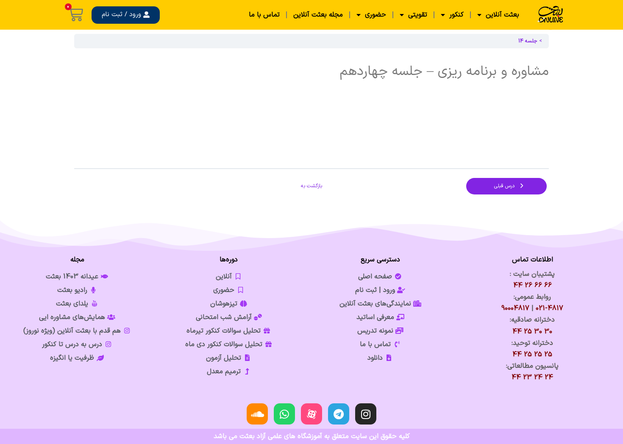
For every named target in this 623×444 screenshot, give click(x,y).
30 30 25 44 (532, 332)
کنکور (456, 15)
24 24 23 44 (532, 377)
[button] (126, 15)
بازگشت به (311, 186)
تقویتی (417, 15)
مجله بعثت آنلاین (318, 15)
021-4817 (549, 308)
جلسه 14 (527, 41)
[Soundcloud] (257, 414)
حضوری (375, 15)
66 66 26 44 (532, 285)
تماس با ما (264, 15)
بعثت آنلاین (502, 15)
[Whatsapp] (284, 414)
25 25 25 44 (532, 355)
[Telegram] (338, 414)
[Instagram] (365, 414)
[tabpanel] (311, 108)
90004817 (515, 308)
